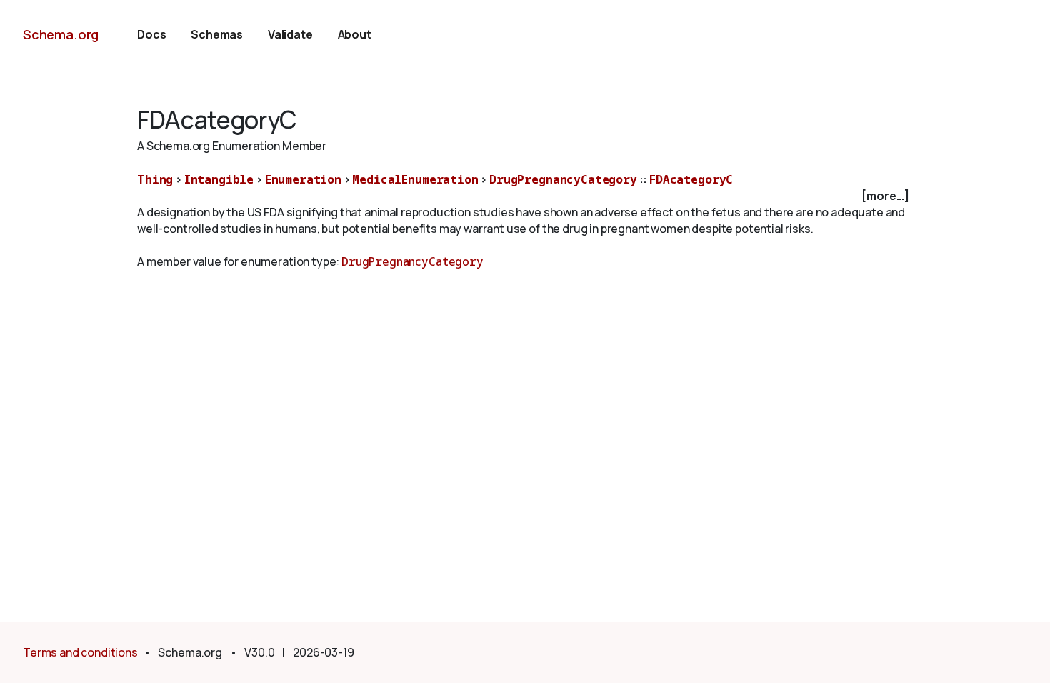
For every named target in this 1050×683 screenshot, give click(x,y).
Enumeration (303, 179)
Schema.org (61, 34)
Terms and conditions (80, 652)
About (354, 34)
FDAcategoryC (691, 179)
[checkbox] (525, 196)
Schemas (217, 34)
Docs (151, 34)
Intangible (219, 179)
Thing (155, 179)
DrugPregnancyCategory (563, 179)
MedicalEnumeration (415, 179)
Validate (290, 34)
